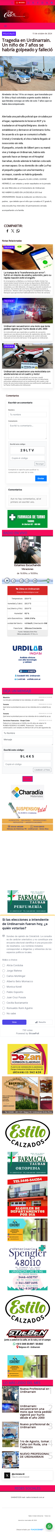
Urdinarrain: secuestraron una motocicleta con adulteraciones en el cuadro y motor (27, 372)
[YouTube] (51, 2)
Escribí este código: (17, 444)
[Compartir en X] (13, 231)
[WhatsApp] (28, 2)
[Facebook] (37, 2)
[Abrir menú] (5, 26)
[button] (12, 2)
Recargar (40, 464)
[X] (33, 2)
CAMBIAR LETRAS (42, 770)
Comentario (12, 421)
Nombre (11, 410)
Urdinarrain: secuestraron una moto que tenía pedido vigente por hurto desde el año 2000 (27, 327)
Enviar (41, 478)
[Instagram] (42, 2)
